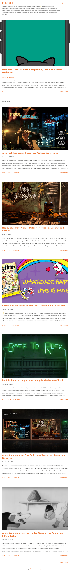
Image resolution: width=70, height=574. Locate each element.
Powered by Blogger (36, 569)
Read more (64, 92)
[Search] (62, 3)
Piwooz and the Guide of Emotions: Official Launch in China (34, 306)
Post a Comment (14, 172)
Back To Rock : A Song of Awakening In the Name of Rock (32, 380)
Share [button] (4, 92)
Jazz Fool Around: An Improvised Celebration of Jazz (30, 153)
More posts (64, 562)
